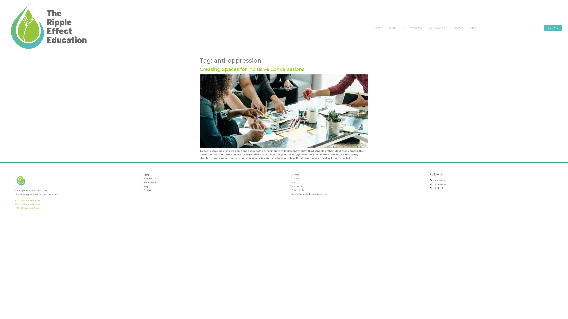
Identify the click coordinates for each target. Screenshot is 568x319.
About (392, 27)
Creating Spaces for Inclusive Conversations (252, 69)
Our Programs (412, 27)
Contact (458, 27)
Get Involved (437, 27)
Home (378, 27)
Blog (473, 27)
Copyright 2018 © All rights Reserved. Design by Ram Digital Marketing (533, 215)
